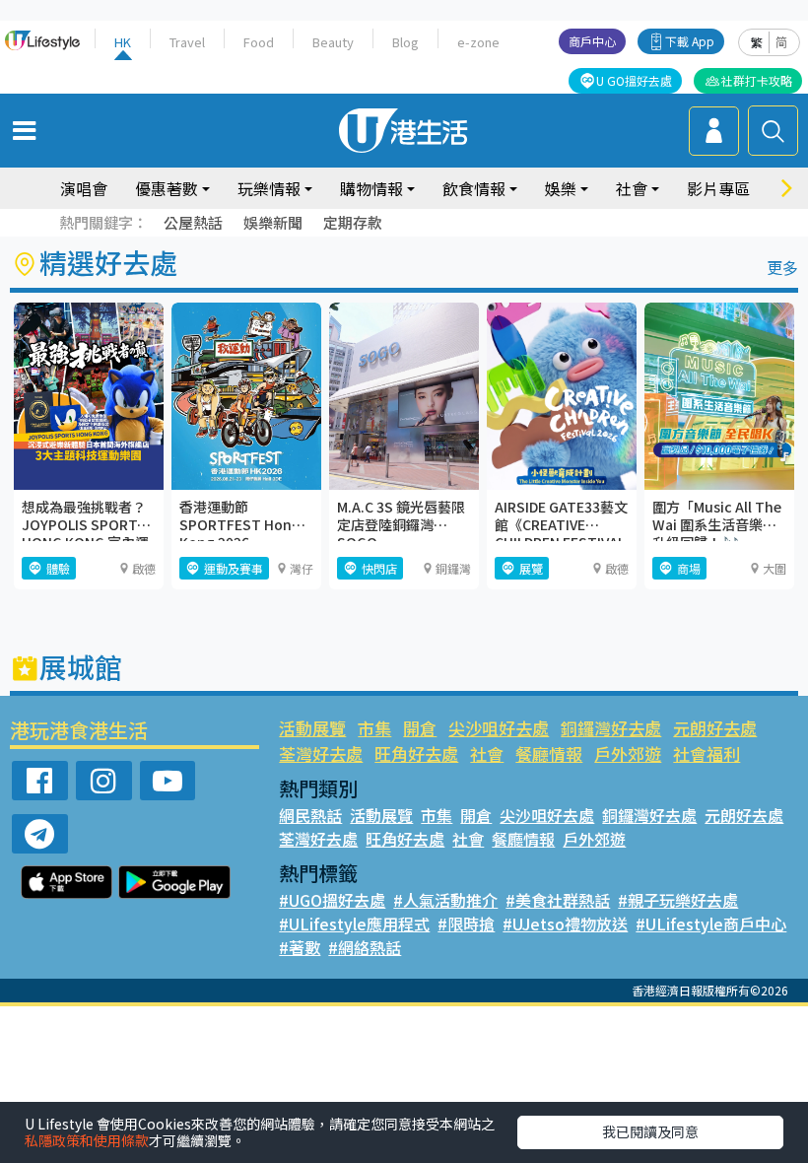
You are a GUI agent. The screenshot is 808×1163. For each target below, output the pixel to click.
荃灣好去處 (321, 753)
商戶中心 (592, 41)
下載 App (689, 41)
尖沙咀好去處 (498, 728)
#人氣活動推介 (445, 900)
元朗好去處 (715, 728)
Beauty (333, 42)
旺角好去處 (416, 753)
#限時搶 (466, 923)
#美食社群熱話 (557, 900)
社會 (487, 753)
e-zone (478, 42)
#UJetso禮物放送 (565, 923)
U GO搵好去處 (634, 80)
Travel (187, 42)
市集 (374, 728)
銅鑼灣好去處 (611, 728)
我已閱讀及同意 (650, 1131)
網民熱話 (310, 815)
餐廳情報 (548, 753)
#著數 (299, 947)
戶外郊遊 (627, 753)
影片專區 (718, 188)
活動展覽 (312, 728)
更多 (782, 267)
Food (258, 42)
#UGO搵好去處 (332, 900)
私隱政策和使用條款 (87, 1140)
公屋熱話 (193, 222)
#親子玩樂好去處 (678, 900)
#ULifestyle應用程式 (354, 923)
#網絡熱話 (364, 947)
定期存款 (352, 222)
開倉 (420, 728)
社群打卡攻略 (756, 80)
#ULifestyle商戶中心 (711, 923)
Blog (405, 42)
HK (122, 42)
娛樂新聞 (273, 222)
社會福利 (706, 753)
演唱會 (83, 188)
